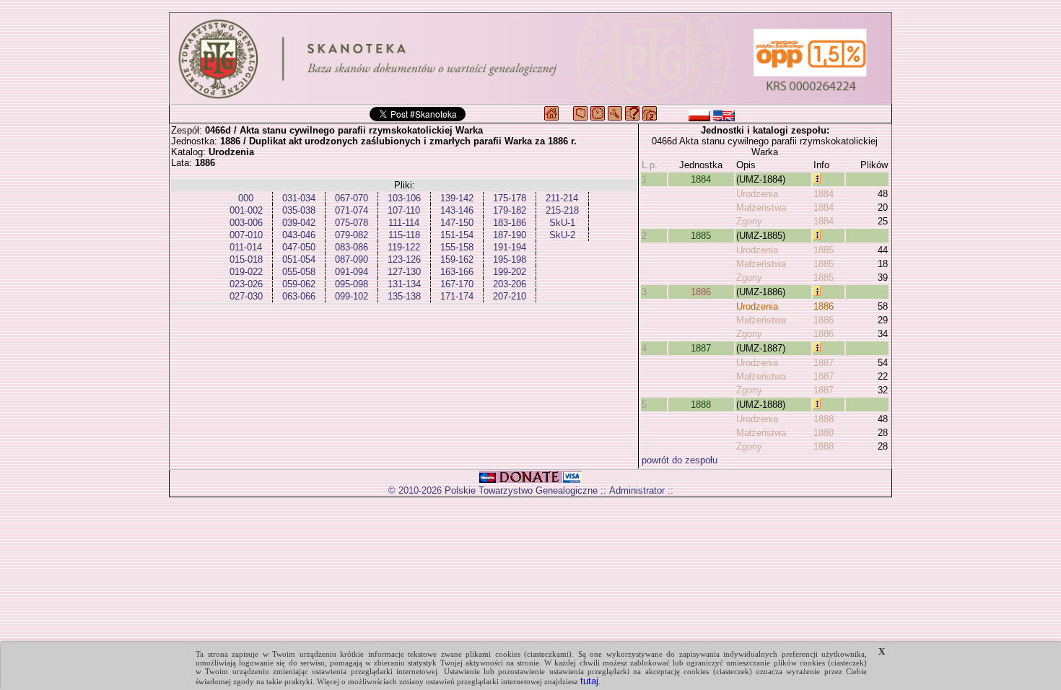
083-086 (351, 247)
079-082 (351, 235)
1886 (701, 292)
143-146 (456, 210)
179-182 (509, 210)
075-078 (351, 222)
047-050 (298, 247)
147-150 (456, 222)
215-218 (562, 210)
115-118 (404, 235)
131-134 (404, 284)
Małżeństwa (761, 207)
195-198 (509, 259)
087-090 (351, 259)
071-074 (351, 210)
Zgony (749, 221)
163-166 (456, 271)
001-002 (246, 210)
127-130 (404, 271)
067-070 (351, 198)
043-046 (298, 235)
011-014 (246, 247)
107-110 (404, 210)
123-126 (404, 259)
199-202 (509, 271)
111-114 (403, 222)
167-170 (456, 284)
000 (245, 198)
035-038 (298, 210)
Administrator (637, 490)
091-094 (351, 271)
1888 (701, 404)
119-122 (404, 247)
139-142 (456, 198)
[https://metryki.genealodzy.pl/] (530, 58)
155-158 (456, 247)
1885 (701, 235)
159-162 (456, 259)
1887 (701, 348)
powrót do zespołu (679, 460)
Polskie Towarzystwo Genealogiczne (521, 490)
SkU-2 (562, 235)
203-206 (509, 284)
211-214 (562, 198)
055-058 (298, 271)
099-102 (351, 296)
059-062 (298, 284)
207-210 (509, 296)
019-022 (246, 271)
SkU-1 (562, 222)
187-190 (509, 235)
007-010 (246, 235)
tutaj (589, 681)
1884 (701, 179)
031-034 (298, 198)
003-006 (246, 222)
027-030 (246, 296)
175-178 (509, 198)
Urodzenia (757, 193)
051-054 (298, 259)
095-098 (351, 284)
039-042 (298, 222)
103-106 (404, 198)
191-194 (509, 247)
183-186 (509, 222)
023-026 (246, 284)
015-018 (246, 259)
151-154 (456, 235)
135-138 (404, 296)
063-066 (298, 296)
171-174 (456, 296)
